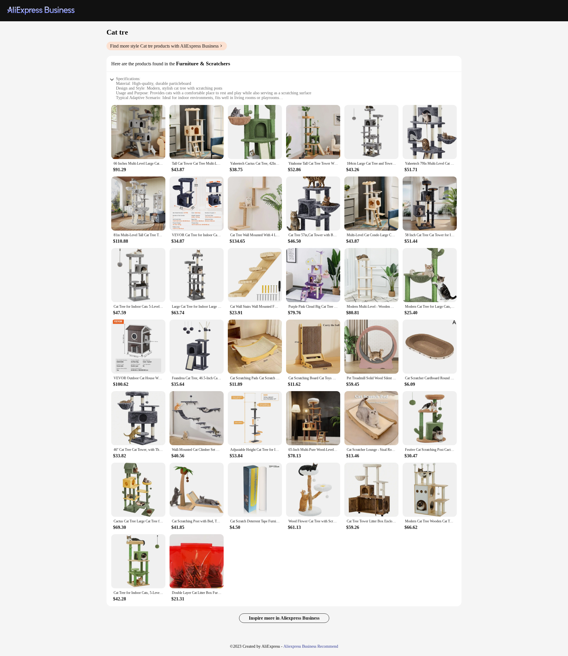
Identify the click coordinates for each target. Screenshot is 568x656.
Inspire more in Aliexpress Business (284, 618)
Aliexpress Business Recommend (310, 646)
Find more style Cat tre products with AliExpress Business (164, 45)
